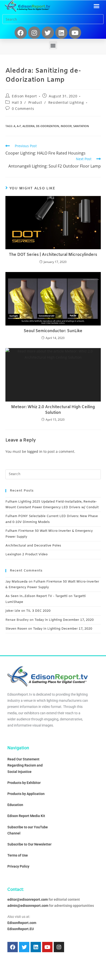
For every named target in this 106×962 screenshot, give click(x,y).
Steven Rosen (16, 629)
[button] (96, 6)
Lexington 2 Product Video (26, 554)
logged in (34, 451)
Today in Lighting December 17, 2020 (64, 620)
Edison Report (24, 96)
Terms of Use (17, 855)
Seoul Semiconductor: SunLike (53, 331)
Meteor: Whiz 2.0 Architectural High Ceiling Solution (53, 409)
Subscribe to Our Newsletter (29, 844)
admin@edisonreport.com (27, 906)
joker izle (12, 611)
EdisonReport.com (21, 923)
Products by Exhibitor (24, 783)
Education (15, 805)
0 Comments (23, 108)
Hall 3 (17, 102)
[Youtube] (75, 32)
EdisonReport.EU (20, 929)
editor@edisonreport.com (27, 899)
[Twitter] (48, 32)
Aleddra (28, 126)
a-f (19, 126)
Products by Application (26, 794)
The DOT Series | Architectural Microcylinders (53, 254)
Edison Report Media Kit (26, 816)
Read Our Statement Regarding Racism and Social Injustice (25, 765)
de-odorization (47, 126)
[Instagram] (34, 32)
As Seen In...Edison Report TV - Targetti (36, 596)
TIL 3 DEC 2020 (38, 611)
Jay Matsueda (16, 582)
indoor (66, 126)
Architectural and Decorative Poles (33, 546)
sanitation (81, 126)
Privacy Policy (18, 866)
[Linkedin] (61, 32)
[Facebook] (21, 32)
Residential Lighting (66, 102)
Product (35, 102)
